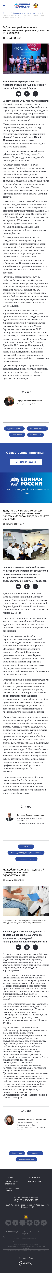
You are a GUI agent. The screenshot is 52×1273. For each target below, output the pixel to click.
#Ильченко (17, 435)
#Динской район (14, 428)
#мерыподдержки (26, 1159)
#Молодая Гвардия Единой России (26, 853)
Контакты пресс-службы (12, 1189)
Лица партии (34, 1177)
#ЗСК (26, 847)
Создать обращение (26, 462)
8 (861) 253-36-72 (26, 1200)
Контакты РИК (34, 1181)
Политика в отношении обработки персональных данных (26, 1247)
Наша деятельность (21, 13)
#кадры (35, 1153)
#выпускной (35, 435)
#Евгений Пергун (37, 428)
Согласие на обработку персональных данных (26, 1250)
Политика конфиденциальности (26, 1244)
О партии (9, 1177)
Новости (35, 13)
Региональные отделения (11, 1182)
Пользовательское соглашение (26, 1242)
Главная (6, 13)
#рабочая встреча (26, 859)
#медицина (17, 1153)
